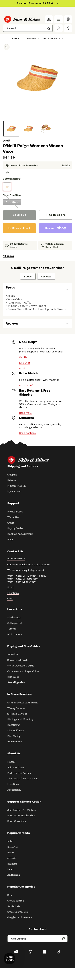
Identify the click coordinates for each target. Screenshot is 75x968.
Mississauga (14, 617)
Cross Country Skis (17, 911)
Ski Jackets (13, 906)
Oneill (6, 140)
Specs (28, 276)
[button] (58, 19)
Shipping (12, 474)
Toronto (12, 628)
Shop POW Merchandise (21, 815)
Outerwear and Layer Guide (23, 671)
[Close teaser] (16, 951)
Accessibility (14, 789)
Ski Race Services (17, 713)
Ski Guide (12, 654)
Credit (10, 522)
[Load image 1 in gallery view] (11, 128)
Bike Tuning (13, 736)
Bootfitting (13, 724)
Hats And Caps (52, 39)
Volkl (10, 841)
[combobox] (28, 28)
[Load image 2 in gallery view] (28, 128)
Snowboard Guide (17, 660)
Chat (55, 247)
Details (66, 165)
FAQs (10, 539)
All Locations (14, 634)
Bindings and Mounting (20, 719)
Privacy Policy (15, 511)
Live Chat (24, 362)
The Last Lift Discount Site (22, 778)
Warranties (13, 517)
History (11, 761)
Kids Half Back (15, 730)
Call (47, 247)
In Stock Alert (19, 228)
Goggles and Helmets (19, 917)
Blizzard (12, 863)
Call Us (23, 357)
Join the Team (15, 767)
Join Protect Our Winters (21, 810)
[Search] (49, 29)
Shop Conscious (16, 821)
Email (22, 368)
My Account (14, 491)
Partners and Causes (19, 773)
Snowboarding (15, 900)
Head (10, 869)
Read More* (26, 385)
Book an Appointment (20, 533)
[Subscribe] (64, 938)
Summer (31, 39)
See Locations (27, 432)
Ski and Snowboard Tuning (22, 702)
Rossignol (12, 847)
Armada (11, 858)
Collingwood (14, 623)
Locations (13, 592)
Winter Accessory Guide (20, 665)
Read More (25, 412)
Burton (11, 852)
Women (15, 39)
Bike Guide (13, 676)
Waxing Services (16, 708)
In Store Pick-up (16, 485)
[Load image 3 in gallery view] (46, 128)
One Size (12, 202)
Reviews (46, 276)
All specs (8, 255)
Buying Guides (15, 528)
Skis (9, 895)
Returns (11, 480)
